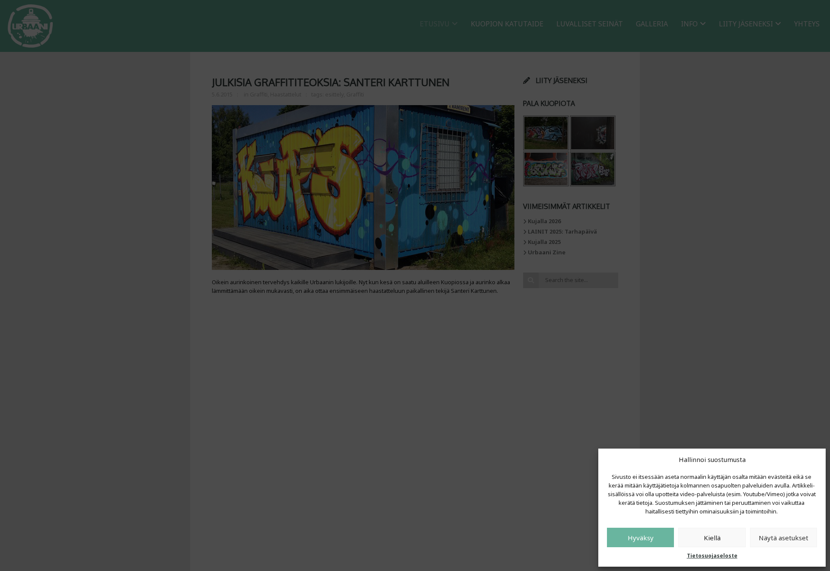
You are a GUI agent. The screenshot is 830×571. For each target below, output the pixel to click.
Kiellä (712, 537)
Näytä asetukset (783, 537)
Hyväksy (641, 537)
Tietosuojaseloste (712, 555)
